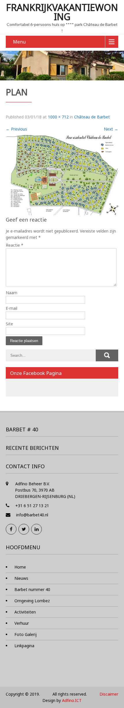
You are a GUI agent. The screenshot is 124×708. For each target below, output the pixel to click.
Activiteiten (25, 612)
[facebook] (11, 529)
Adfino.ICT (72, 700)
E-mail (11, 308)
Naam (11, 292)
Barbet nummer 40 (32, 589)
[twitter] (23, 529)
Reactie (14, 245)
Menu (19, 42)
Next (111, 129)
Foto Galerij (25, 634)
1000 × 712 (58, 117)
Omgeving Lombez (32, 600)
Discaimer (108, 694)
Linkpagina (24, 645)
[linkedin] (36, 529)
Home (20, 567)
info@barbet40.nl (32, 515)
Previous (16, 129)
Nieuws (21, 578)
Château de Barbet (92, 117)
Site (9, 323)
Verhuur (21, 623)
